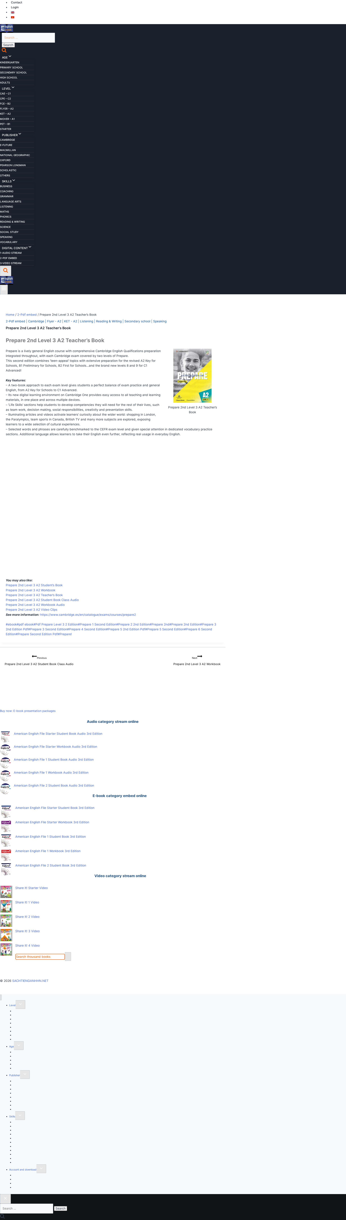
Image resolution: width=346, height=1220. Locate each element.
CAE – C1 (5, 93)
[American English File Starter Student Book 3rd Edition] (6, 812)
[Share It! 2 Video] (6, 921)
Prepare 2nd (159, 624)
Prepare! (65, 634)
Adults (5, 82)
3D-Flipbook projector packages (32, 1187)
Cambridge (7, 139)
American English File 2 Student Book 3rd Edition (50, 865)
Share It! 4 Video (27, 945)
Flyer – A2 (7, 108)
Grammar (6, 196)
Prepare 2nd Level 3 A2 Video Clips (31, 609)
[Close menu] (1, 997)
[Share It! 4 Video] (6, 949)
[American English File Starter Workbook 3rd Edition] (6, 826)
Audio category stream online (113, 721)
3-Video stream (10, 263)
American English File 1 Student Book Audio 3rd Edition (54, 759)
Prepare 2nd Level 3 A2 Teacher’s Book (34, 595)
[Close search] (5, 1199)
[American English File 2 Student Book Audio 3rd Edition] (5, 788)
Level (12, 1005)
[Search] (68, 956)
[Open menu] (4, 289)
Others (5, 175)
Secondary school (13, 72)
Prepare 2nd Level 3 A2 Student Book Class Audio (42, 600)
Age (11, 1046)
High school (8, 77)
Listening (6, 206)
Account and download (22, 1169)
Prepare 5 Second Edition (164, 629)
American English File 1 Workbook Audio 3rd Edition (51, 772)
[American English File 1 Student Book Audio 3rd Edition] (5, 762)
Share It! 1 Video (27, 902)
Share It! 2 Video (27, 917)
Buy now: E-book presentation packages (28, 711)
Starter (5, 128)
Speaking (6, 236)
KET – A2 (5, 113)
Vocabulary (8, 242)
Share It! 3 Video (27, 931)
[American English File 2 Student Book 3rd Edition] (6, 869)
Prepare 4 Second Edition (86, 629)
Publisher (14, 1075)
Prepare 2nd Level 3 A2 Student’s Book (34, 585)
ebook (11, 624)
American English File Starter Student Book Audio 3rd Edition (58, 733)
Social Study (9, 231)
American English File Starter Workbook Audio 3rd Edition (55, 746)
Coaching (6, 191)
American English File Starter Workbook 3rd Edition (52, 822)
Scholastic (8, 170)
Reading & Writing (12, 221)
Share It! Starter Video (31, 888)
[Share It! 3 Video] (6, 935)
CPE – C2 (5, 98)
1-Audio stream (11, 252)
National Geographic (15, 155)
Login (15, 7)
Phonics (5, 216)
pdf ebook (25, 624)
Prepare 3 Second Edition (47, 629)
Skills (12, 1116)
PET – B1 (5, 123)
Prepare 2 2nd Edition (133, 624)
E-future (6, 145)
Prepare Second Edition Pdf (37, 634)
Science (5, 226)
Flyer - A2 (54, 321)
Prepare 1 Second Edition (97, 624)
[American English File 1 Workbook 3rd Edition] (6, 855)
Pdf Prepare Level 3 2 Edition (56, 624)
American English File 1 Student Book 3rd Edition (50, 836)
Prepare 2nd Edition (184, 624)
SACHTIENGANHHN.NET (30, 981)
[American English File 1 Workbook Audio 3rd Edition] (5, 775)
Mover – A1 (7, 118)
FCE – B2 (5, 103)
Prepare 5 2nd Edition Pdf (125, 629)
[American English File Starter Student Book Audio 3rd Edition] (5, 736)
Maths (4, 211)
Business (6, 186)
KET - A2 (70, 321)
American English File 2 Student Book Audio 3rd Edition (54, 785)
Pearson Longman (13, 165)
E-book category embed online (120, 796)
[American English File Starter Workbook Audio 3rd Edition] (5, 749)
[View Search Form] (5, 271)
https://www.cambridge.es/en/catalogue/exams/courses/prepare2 (88, 614)
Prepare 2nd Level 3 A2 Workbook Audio (35, 605)
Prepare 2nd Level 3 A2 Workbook (30, 590)
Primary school (11, 67)
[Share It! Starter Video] (6, 892)
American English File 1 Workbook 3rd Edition (48, 851)
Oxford (5, 160)
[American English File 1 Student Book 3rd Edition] (6, 840)
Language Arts (10, 201)
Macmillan (8, 150)
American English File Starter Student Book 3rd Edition (54, 808)
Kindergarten (9, 62)
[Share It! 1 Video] (6, 906)
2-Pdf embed (8, 258)
